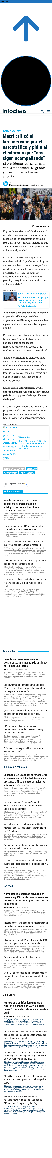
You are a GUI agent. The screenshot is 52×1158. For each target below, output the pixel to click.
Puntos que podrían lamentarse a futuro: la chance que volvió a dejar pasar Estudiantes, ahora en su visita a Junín (26, 1007)
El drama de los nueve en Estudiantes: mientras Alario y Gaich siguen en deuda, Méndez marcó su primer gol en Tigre (23, 1100)
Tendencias (9, 651)
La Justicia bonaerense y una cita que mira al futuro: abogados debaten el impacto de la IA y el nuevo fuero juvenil (26, 863)
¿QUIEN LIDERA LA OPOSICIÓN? (32, 293)
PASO (22, 472)
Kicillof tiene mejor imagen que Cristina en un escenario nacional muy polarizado (33, 300)
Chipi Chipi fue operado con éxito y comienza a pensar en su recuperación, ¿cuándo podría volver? (25, 1079)
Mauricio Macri (10, 472)
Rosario (30, 472)
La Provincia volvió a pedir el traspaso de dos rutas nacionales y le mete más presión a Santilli (25, 582)
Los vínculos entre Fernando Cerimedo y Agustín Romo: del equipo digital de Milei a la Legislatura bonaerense (25, 805)
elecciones (32, 468)
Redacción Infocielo (19, 185)
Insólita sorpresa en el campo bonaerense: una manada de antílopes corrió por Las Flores (21, 504)
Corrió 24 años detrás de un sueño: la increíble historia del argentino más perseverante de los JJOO (25, 976)
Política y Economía (15, 127)
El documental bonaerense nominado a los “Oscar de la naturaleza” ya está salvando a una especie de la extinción (24, 688)
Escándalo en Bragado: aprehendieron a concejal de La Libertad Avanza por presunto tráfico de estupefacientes (25, 778)
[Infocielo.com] (26, 109)
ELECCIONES (24, 437)
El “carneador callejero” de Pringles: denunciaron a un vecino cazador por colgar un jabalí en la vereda (24, 729)
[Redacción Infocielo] (6, 183)
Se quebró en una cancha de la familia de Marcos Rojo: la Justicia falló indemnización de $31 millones (25, 827)
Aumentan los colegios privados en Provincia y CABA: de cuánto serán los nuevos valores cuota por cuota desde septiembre (26, 898)
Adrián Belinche (9, 511)
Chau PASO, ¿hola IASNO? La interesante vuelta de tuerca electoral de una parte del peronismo (32, 444)
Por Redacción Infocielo (27, 306)
